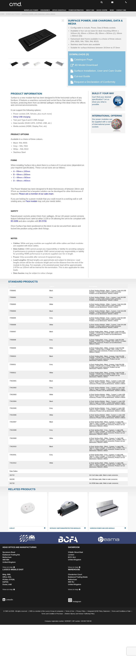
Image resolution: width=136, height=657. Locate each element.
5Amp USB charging (21, 117)
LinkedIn (9, 600)
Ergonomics (45, 10)
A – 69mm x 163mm (21, 171)
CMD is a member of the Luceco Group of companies (46, 611)
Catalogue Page (83, 59)
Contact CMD (121, 10)
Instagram (76, 602)
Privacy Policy (81, 611)
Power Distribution (76, 10)
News (112, 10)
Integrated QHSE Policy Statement (99, 611)
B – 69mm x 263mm (21, 175)
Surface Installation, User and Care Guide (98, 71)
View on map (8, 567)
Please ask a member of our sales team (36, 194)
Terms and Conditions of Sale (121, 611)
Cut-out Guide (82, 76)
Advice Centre (101, 10)
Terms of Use (70, 611)
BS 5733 (42, 221)
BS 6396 (14, 221)
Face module (31, 201)
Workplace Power (31, 10)
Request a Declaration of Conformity (94, 82)
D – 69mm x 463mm (21, 181)
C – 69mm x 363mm (21, 178)
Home (2, 14)
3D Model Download (86, 65)
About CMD (90, 10)
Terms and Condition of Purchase (52, 613)
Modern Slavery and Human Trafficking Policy (80, 613)
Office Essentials (59, 10)
